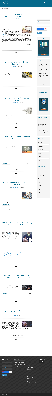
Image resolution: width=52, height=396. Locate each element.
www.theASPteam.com (30, 383)
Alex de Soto (40, 168)
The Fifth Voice (39, 68)
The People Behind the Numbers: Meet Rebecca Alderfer (42, 80)
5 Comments (29, 44)
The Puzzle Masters (40, 63)
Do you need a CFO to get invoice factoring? (10, 255)
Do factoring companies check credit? (9, 251)
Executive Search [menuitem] (18, 2)
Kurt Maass (39, 192)
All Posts (14, 350)
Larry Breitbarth (40, 193)
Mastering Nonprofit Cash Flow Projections (17, 312)
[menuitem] (46, 3)
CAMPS (39, 174)
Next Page (19, 350)
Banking (39, 156)
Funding (13, 262)
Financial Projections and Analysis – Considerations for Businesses (42, 122)
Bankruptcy (39, 157)
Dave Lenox (39, 178)
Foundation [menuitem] (28, 2)
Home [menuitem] (11, 2)
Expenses (17, 169)
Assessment (40, 150)
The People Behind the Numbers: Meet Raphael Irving (42, 70)
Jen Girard (39, 186)
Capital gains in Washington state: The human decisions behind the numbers (43, 74)
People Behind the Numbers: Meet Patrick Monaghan (43, 76)
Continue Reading (5, 118)
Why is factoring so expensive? (8, 253)
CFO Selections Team (14, 21)
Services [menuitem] (14, 2)
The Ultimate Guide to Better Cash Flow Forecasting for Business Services (17, 276)
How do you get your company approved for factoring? (12, 252)
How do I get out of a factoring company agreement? (12, 254)
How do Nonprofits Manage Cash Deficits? (17, 99)
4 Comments (29, 80)
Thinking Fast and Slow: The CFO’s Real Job (19, 364)
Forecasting (20, 84)
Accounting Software (41, 143)
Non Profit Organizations (16, 123)
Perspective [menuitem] (35, 2)
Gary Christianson (40, 182)
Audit (39, 152)
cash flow (9, 233)
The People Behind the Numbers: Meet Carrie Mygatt (43, 78)
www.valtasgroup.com (30, 388)
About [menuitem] (31, 2)
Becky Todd (39, 171)
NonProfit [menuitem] (23, 2)
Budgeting (17, 209)
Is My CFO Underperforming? (41, 84)
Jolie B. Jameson (40, 188)
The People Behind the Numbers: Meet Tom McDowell (43, 82)
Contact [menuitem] (38, 2)
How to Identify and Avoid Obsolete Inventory (43, 132)
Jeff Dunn (39, 185)
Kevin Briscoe (14, 66)
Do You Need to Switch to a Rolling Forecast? (16, 183)
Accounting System (40, 145)
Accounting (40, 142)
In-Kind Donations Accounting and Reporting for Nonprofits (43, 120)
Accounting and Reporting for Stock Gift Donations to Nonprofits (42, 125)
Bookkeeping (40, 160)
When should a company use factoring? (9, 250)
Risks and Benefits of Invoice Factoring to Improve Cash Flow (17, 223)
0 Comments (29, 163)
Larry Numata (40, 195)
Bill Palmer (39, 172)
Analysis (9, 209)
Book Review (40, 159)
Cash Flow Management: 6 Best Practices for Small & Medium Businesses (16, 16)
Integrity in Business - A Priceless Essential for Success (43, 127)
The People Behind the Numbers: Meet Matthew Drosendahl (42, 65)
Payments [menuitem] (42, 2)
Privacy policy (28, 394)
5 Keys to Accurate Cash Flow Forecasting (16, 63)
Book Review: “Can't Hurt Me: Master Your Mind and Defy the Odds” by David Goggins (43, 131)
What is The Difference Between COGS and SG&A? (17, 137)
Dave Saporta (40, 179)
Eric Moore (39, 181)
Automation (39, 153)
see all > (39, 196)
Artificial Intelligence (40, 149)
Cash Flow (18, 48)
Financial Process (26, 209)
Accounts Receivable (22, 262)
